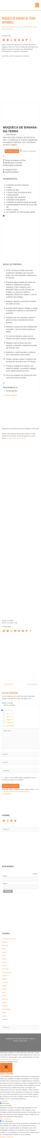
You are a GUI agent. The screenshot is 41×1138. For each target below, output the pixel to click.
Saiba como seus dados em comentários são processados (20, 791)
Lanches (5, 982)
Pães (3, 992)
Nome (5, 883)
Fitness (4, 976)
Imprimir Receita (13, 151)
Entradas (5, 969)
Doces (4, 962)
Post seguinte (33, 684)
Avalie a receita (7, 703)
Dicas (4, 955)
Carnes (4, 952)
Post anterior (8, 684)
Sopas (4, 1012)
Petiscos (5, 999)
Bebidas (5, 942)
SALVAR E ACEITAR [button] (6, 1137)
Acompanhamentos (9, 939)
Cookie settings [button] (5, 1059)
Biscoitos (5, 945)
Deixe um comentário (9, 27)
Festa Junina (6, 972)
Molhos (4, 989)
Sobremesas (6, 1009)
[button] (20, 1045)
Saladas (5, 1006)
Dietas (4, 959)
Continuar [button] (15, 1059)
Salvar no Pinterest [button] (29, 151)
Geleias (4, 979)
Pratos (4, 1002)
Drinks (4, 965)
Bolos (4, 949)
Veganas (5, 1019)
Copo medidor (11, 395)
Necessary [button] (4, 1101)
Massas (4, 986)
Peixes (4, 996)
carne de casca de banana (15, 438)
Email (5, 876)
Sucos (4, 1016)
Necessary (5, 1103)
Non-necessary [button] (5, 1119)
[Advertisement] (20, 80)
